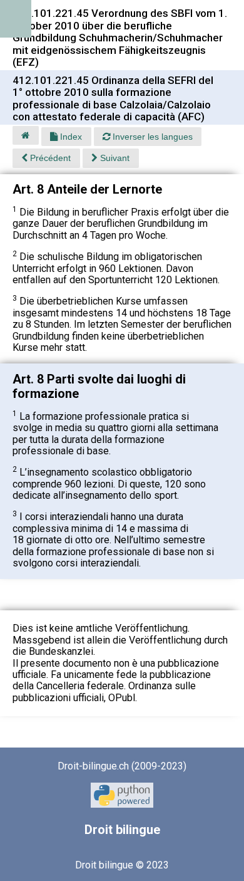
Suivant (114, 158)
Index (70, 137)
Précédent (49, 158)
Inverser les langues (151, 137)
